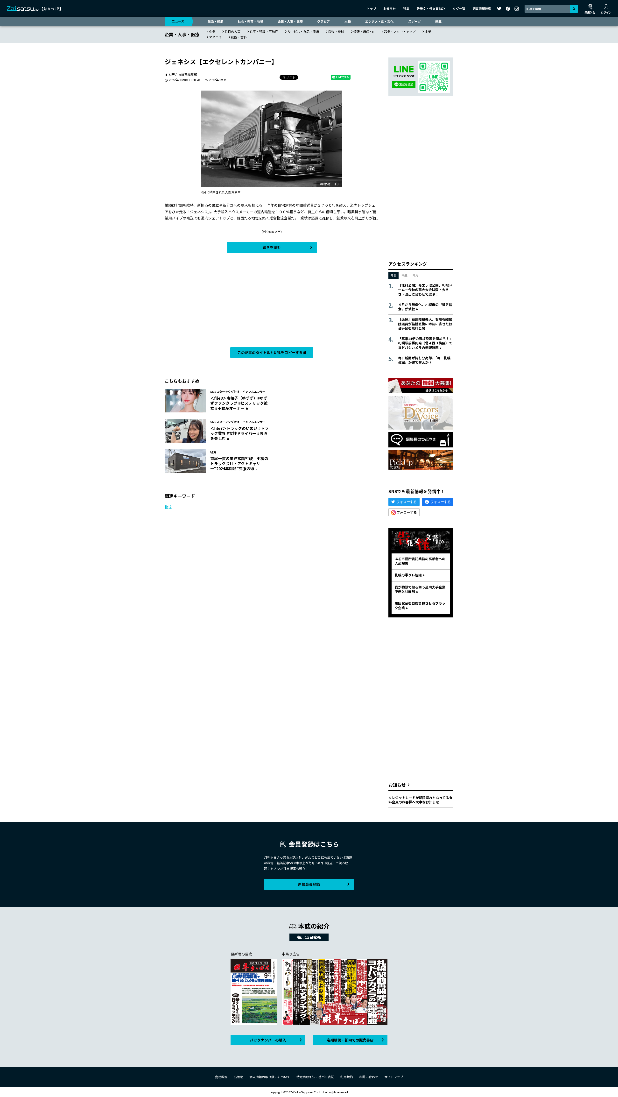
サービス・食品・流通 (303, 31)
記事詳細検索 (481, 8)
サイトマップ (393, 1077)
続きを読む (272, 247)
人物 (347, 21)
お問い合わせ (368, 1077)
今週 (404, 275)
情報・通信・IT (364, 31)
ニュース (178, 21)
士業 (428, 31)
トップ (371, 8)
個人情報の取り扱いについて (269, 1077)
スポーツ (414, 21)
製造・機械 (336, 31)
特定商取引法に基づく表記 (315, 1077)
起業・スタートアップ (399, 31)
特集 (406, 8)
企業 (212, 31)
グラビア (323, 21)
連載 (438, 21)
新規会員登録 (309, 884)
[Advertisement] (272, 301)
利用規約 (346, 1077)
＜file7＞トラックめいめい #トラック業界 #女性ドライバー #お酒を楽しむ (239, 433)
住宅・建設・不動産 (264, 31)
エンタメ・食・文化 (379, 21)
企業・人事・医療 (290, 21)
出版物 (238, 1077)
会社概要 (221, 1077)
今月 (415, 275)
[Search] (574, 9)
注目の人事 (232, 31)
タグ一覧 (459, 8)
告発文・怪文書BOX (431, 8)
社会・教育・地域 (250, 21)
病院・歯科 (239, 37)
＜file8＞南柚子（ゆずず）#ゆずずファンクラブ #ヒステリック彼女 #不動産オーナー (239, 403)
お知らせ (389, 8)
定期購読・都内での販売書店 (350, 1039)
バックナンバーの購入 (268, 1039)
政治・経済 (215, 21)
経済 (213, 452)
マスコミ (215, 37)
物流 (168, 507)
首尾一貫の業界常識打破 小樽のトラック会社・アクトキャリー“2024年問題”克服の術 (239, 463)
